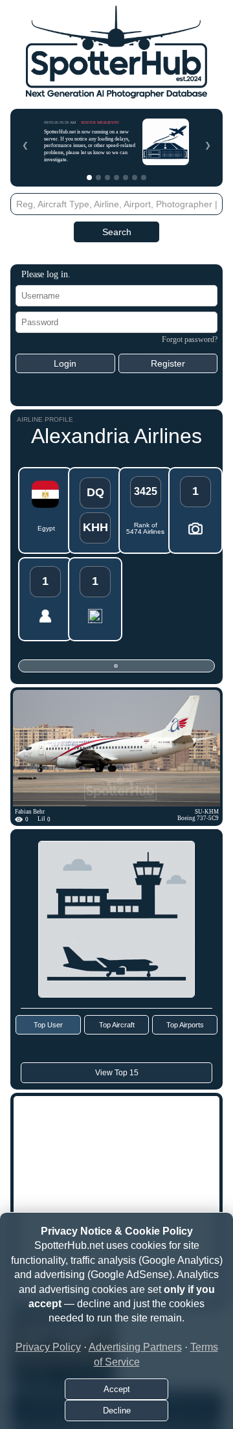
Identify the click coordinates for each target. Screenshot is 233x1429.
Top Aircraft (117, 1025)
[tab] (89, 177)
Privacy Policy (48, 1347)
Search (116, 232)
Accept (117, 1389)
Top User (48, 1025)
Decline (117, 1410)
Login (65, 363)
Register (168, 363)
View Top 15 (117, 1072)
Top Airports (185, 1025)
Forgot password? (189, 339)
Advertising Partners (135, 1347)
